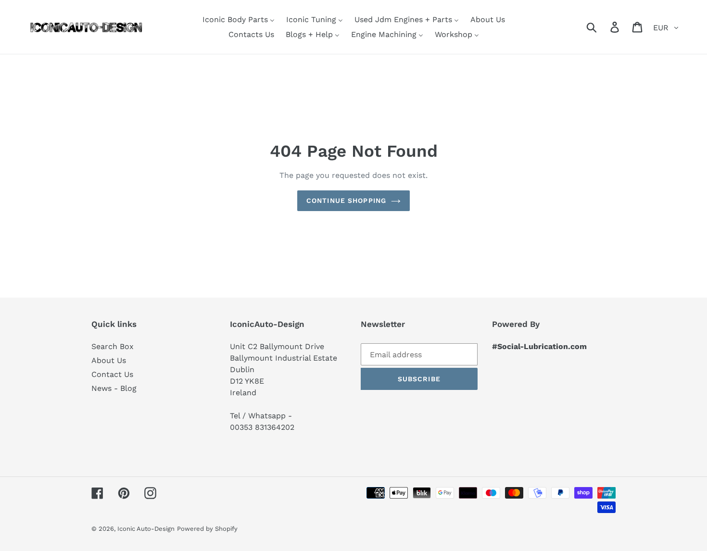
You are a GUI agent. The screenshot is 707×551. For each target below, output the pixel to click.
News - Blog (114, 388)
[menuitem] (238, 19)
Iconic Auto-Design (146, 528)
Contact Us (112, 374)
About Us (108, 360)
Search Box (112, 346)
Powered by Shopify (207, 528)
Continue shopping (346, 200)
